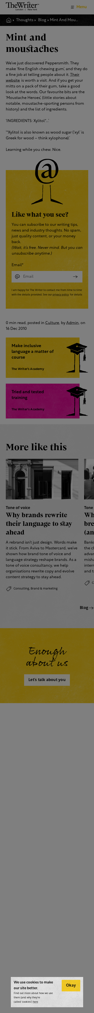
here (35, 1002)
